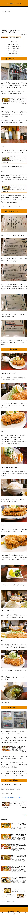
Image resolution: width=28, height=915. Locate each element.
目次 (12, 41)
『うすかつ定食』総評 (13, 51)
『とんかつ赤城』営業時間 (14, 53)
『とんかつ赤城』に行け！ (14, 44)
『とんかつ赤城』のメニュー (14, 46)
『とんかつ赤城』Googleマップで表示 (11, 797)
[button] (25, 11)
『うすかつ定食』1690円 (13, 48)
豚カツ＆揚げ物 (5, 37)
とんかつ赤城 (12, 37)
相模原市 (18, 37)
